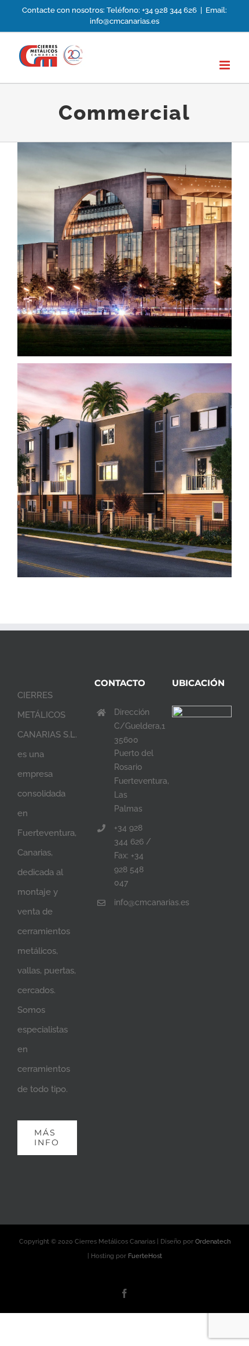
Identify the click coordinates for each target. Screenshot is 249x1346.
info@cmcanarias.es (134, 902)
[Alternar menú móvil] (225, 65)
